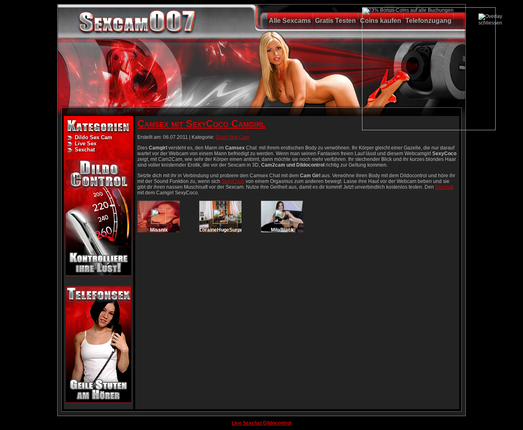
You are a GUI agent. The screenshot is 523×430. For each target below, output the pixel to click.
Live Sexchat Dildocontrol (261, 423)
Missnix (159, 230)
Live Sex (85, 143)
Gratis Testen (335, 20)
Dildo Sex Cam (93, 137)
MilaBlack (282, 230)
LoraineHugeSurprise (224, 230)
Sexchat (85, 150)
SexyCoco (232, 181)
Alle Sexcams (290, 20)
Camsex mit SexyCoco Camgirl (201, 123)
